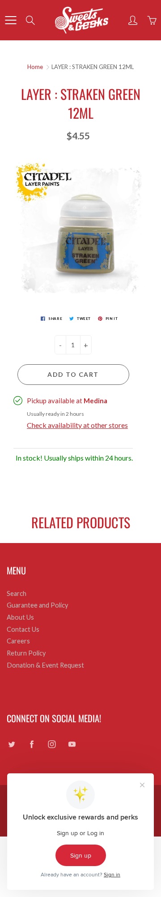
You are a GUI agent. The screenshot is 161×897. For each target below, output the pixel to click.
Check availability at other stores (77, 425)
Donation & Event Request (45, 665)
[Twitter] (11, 744)
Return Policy (26, 653)
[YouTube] (72, 744)
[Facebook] (31, 744)
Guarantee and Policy (37, 605)
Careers (18, 641)
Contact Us (23, 629)
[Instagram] (51, 744)
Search (16, 593)
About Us (20, 617)
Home (35, 66)
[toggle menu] (10, 20)
